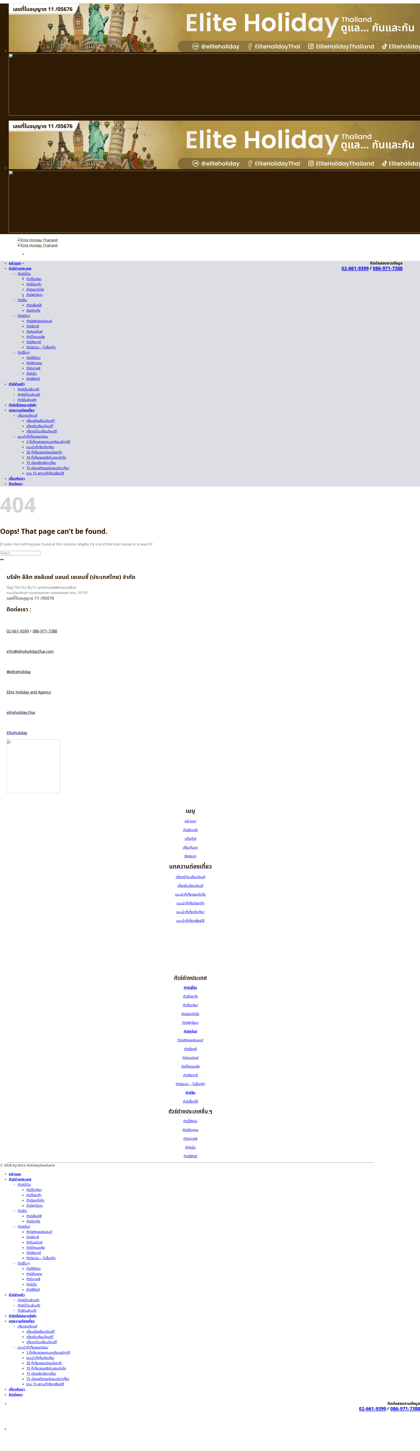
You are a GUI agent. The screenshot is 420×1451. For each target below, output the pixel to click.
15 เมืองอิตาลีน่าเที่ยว (41, 463)
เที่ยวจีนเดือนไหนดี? (40, 426)
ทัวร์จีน (22, 300)
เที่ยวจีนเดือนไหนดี (190, 885)
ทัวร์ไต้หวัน (33, 358)
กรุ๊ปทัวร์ (190, 838)
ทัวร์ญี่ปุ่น (24, 274)
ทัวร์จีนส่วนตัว (27, 400)
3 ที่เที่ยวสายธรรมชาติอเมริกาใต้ (48, 442)
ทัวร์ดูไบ (31, 373)
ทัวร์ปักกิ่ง (33, 310)
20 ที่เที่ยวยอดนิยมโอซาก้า (44, 452)
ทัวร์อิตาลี (32, 326)
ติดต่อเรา (16, 484)
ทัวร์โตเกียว (34, 279)
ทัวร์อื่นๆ (24, 352)
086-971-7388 (387, 268)
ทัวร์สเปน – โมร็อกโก (41, 347)
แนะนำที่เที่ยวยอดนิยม (33, 436)
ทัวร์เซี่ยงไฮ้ (34, 305)
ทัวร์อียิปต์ (33, 379)
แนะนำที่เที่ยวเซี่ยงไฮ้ (190, 921)
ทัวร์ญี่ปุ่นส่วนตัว (29, 394)
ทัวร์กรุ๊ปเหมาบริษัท (22, 405)
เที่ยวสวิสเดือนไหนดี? (40, 421)
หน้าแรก (15, 263)
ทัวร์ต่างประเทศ (20, 268)
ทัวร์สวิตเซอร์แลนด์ (39, 321)
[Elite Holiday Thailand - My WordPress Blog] (38, 243)
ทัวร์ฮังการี (33, 342)
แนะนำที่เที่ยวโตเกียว (40, 447)
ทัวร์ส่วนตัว (17, 384)
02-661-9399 (355, 268)
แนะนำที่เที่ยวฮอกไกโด (190, 894)
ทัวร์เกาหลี (33, 368)
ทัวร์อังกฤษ (34, 363)
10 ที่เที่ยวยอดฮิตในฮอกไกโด (46, 457)
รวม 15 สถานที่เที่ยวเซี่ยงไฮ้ (45, 473)
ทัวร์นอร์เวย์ (34, 331)
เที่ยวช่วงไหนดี (27, 415)
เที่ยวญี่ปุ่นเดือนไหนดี (190, 877)
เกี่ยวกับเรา (17, 478)
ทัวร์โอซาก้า (33, 284)
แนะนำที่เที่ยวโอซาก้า (190, 903)
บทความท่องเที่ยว (22, 410)
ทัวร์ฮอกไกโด (35, 289)
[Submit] (2, 559)
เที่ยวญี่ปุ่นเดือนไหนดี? (41, 431)
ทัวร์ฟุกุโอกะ (34, 295)
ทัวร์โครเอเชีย (35, 337)
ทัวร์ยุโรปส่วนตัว (28, 389)
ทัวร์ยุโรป (24, 316)
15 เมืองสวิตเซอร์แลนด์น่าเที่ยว (47, 468)
